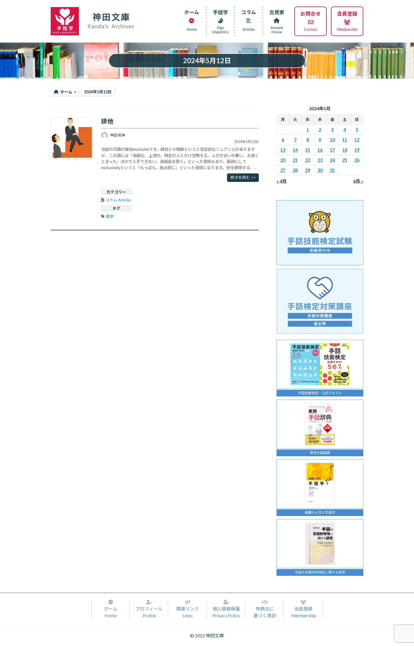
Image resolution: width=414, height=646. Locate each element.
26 (357, 160)
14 (295, 150)
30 (319, 170)
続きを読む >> (243, 177)
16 (319, 150)
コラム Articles (118, 200)
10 (332, 139)
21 (295, 160)
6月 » (358, 181)
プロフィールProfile (149, 612)
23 (319, 160)
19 (357, 150)
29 (307, 170)
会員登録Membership (303, 612)
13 (283, 150)
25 (344, 160)
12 (357, 139)
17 (332, 150)
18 (344, 150)
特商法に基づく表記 (264, 612)
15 (307, 150)
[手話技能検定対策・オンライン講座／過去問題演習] (320, 301)
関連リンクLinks (187, 612)
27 (283, 170)
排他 (107, 121)
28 (295, 170)
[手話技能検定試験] (320, 232)
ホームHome (110, 612)
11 (344, 139)
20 (283, 160)
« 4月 (282, 181)
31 (332, 170)
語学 (110, 216)
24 (332, 160)
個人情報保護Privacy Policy (226, 612)
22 (307, 160)
